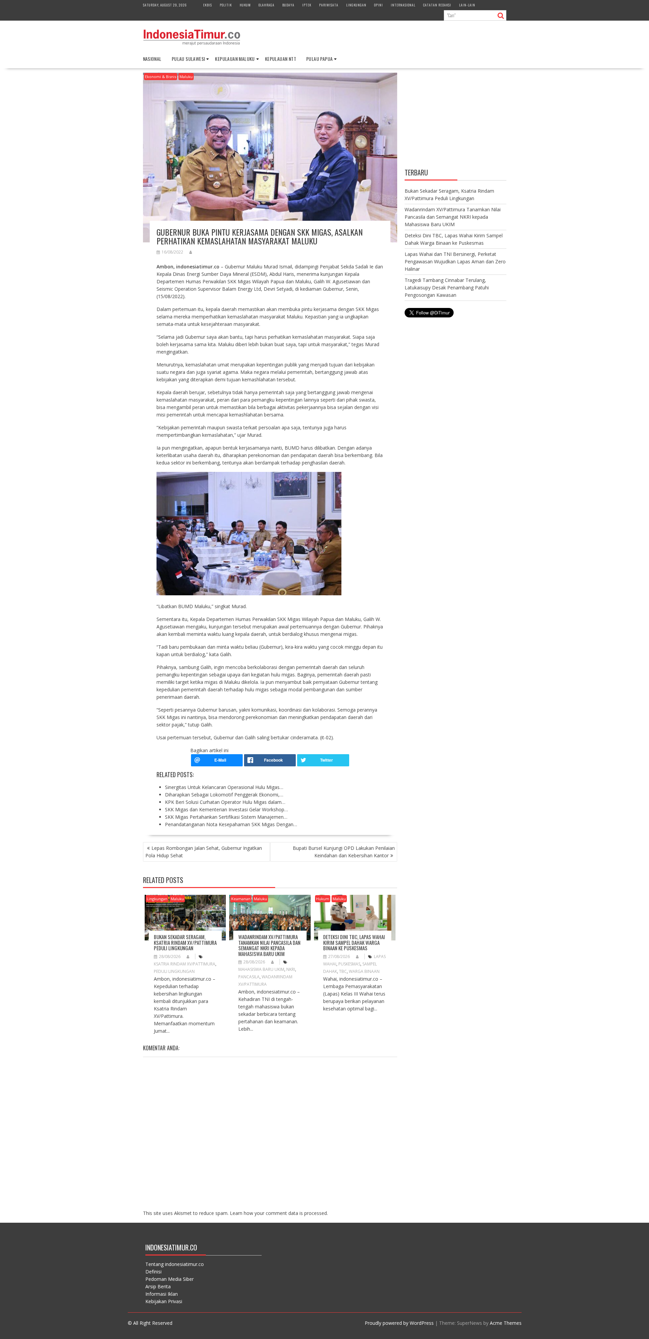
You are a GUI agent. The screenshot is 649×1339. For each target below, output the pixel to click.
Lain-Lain (467, 4)
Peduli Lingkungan (174, 971)
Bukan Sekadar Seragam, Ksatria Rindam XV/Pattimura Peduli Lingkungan (185, 942)
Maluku (186, 76)
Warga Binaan (364, 971)
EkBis (207, 4)
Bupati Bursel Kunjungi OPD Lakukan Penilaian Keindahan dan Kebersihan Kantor (344, 852)
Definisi (153, 1271)
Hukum (245, 4)
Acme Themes (506, 1323)
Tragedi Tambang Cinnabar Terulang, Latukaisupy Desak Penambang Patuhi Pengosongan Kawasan (447, 287)
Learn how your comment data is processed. (279, 1213)
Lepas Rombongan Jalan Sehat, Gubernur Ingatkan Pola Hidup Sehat (203, 852)
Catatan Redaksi (437, 4)
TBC (343, 971)
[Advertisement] (455, 119)
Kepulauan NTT (280, 58)
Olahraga (266, 4)
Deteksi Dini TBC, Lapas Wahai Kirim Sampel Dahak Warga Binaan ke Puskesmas (354, 942)
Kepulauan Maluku (235, 58)
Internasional (403, 4)
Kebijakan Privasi (163, 1301)
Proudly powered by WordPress (399, 1323)
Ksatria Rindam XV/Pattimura (184, 964)
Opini (378, 4)
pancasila (249, 977)
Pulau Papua (319, 58)
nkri (290, 969)
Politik (226, 4)
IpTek (306, 4)
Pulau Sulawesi (188, 58)
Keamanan (240, 898)
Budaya (288, 4)
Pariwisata (328, 4)
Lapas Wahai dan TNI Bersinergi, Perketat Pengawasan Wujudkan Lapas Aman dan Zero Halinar (455, 261)
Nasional (152, 58)
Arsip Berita (158, 1286)
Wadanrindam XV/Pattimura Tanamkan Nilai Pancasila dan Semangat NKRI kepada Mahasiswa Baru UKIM (269, 945)
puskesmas (349, 964)
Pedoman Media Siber (169, 1279)
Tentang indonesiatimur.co (174, 1264)
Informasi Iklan (161, 1294)
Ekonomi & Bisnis (160, 76)
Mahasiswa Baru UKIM (261, 969)
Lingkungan (356, 4)
